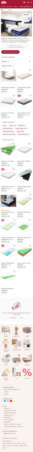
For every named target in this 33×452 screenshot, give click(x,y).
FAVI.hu (19, 443)
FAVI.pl (14, 443)
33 (14, 143)
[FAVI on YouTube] (11, 401)
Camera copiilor (6, 379)
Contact (6, 391)
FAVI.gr (26, 445)
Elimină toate (13, 317)
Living (16, 364)
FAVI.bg (21, 445)
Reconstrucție (17, 349)
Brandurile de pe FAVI (10, 412)
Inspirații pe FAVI (8, 415)
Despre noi (7, 408)
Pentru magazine (8, 419)
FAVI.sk (9, 443)
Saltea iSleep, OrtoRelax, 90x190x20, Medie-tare (15, 87)
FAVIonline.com (7, 438)
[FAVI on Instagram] (8, 401)
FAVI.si (4, 448)
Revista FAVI (7, 417)
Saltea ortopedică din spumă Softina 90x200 (13, 237)
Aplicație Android (10, 433)
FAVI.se (9, 445)
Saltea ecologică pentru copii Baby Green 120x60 (15, 263)
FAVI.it (4, 445)
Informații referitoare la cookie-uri (13, 426)
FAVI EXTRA (7, 422)
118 (30, 143)
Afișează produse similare (10, 52)
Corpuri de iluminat (6, 350)
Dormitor (27, 364)
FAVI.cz (5, 443)
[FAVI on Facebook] (5, 401)
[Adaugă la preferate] (14, 70)
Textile (15, 6)
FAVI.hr (24, 443)
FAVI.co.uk (15, 445)
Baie (6, 364)
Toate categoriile (25, 6)
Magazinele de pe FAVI (10, 410)
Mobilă (3, 6)
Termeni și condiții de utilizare (12, 424)
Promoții (27, 378)
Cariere (6, 394)
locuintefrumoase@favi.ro (13, 389)
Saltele (10, 10)
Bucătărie (27, 349)
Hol (16, 378)
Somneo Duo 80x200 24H (8, 113)
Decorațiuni (9, 6)
